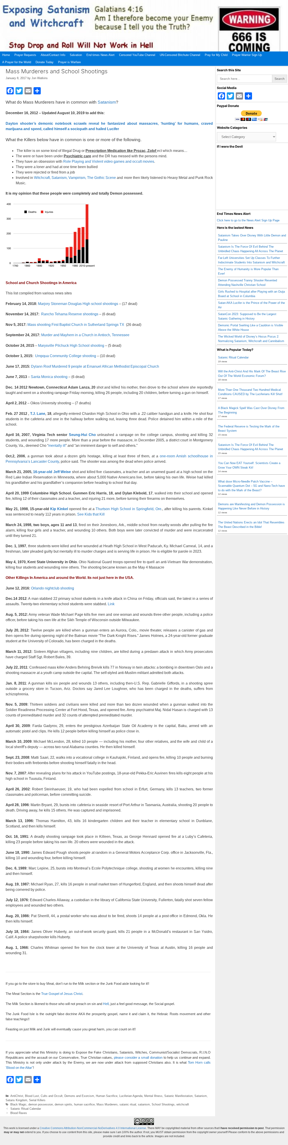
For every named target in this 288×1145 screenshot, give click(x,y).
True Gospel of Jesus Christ (61, 994)
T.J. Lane (37, 414)
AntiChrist (16, 1096)
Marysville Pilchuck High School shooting (71, 345)
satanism (144, 1104)
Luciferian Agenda (130, 1096)
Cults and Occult (52, 1096)
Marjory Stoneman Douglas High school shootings (78, 304)
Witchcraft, (42, 178)
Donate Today (45, 62)
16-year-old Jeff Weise (52, 472)
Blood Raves (18, 1113)
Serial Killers (37, 1100)
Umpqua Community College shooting (65, 356)
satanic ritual (127, 1104)
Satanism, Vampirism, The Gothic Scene (84, 178)
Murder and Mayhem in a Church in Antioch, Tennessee (85, 335)
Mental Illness (153, 1096)
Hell (106, 1004)
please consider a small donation (138, 1057)
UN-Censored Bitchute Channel (180, 55)
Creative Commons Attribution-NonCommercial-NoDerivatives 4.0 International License (93, 1128)
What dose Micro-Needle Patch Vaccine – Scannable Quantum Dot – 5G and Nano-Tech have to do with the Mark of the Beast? (251, 486)
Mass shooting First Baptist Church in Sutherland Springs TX (75, 325)
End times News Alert (100, 55)
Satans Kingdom (16, 1100)
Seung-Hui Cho (81, 435)
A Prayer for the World (16, 62)
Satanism (107, 102)
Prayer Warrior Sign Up (247, 55)
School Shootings (163, 1104)
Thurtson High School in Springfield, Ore (128, 509)
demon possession (40, 1104)
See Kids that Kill (91, 514)
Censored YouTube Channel (137, 55)
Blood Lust (32, 1096)
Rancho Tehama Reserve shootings (69, 314)
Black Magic (18, 1104)
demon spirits (63, 1104)
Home (6, 55)
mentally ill (56, 445)
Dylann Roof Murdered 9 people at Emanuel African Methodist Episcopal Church (95, 366)
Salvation (76, 55)
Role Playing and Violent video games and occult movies (108, 161)
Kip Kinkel (59, 509)
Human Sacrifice (106, 1096)
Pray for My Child (216, 55)
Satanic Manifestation (178, 1096)
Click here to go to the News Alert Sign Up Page (248, 220)
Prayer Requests (25, 55)
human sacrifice (84, 1104)
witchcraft (182, 1104)
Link (111, 604)
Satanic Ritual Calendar (25, 1108)
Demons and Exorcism (79, 1096)
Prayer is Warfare (69, 62)
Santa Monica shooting (49, 377)
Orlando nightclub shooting (52, 588)
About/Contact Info (53, 55)
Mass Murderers (107, 1104)
